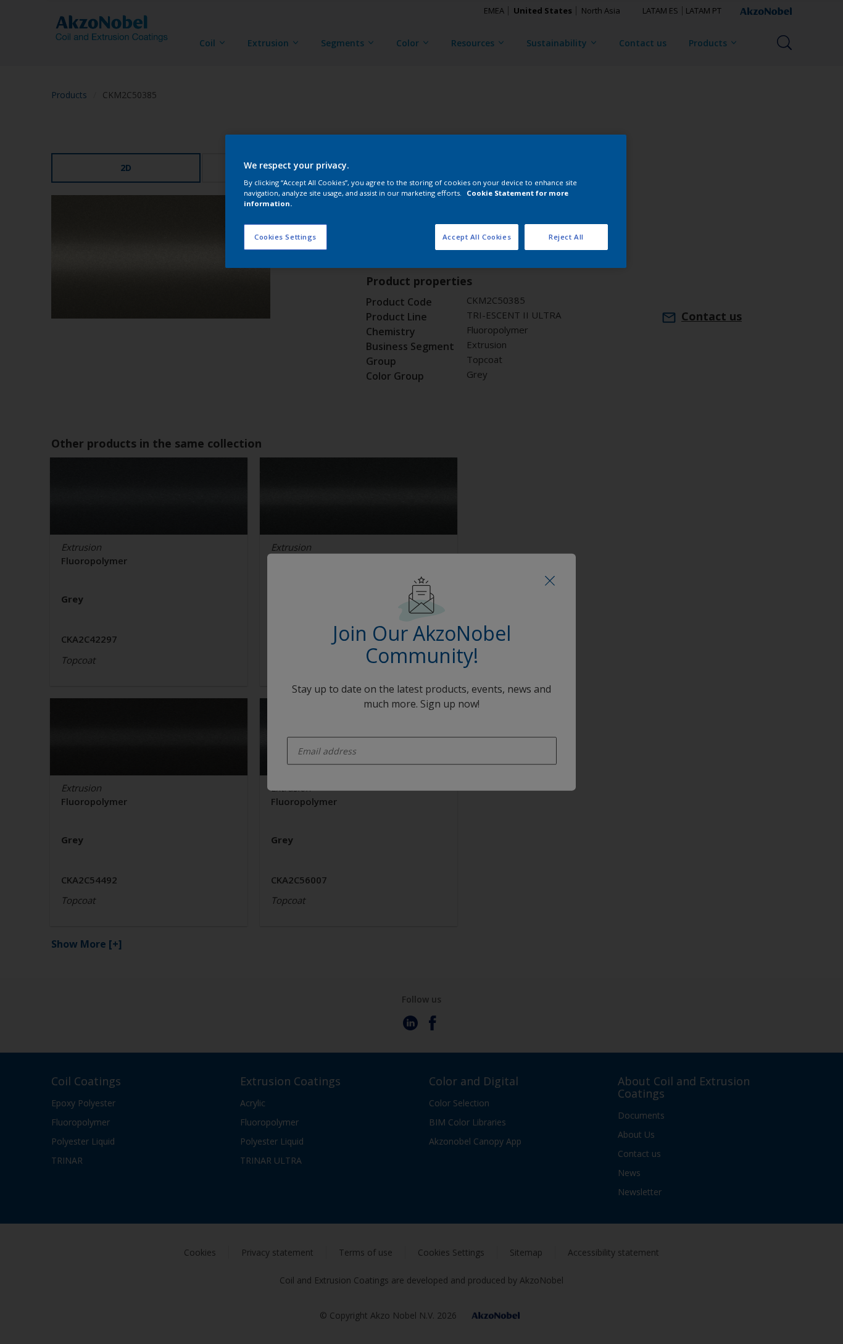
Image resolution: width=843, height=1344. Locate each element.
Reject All (566, 236)
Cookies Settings (285, 236)
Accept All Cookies (476, 236)
